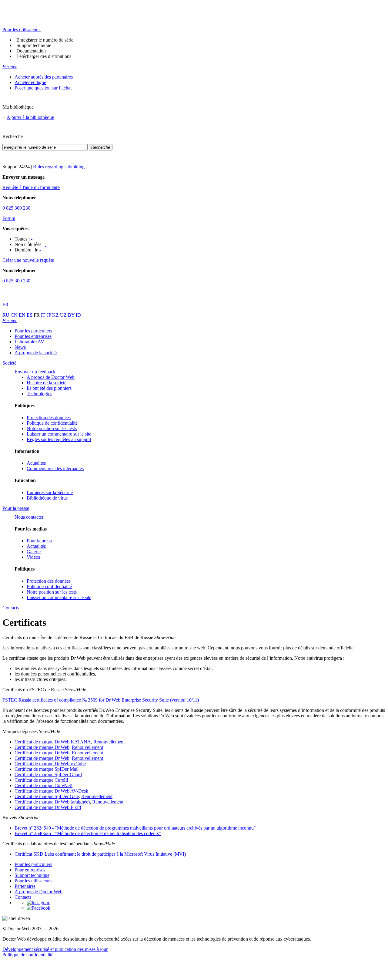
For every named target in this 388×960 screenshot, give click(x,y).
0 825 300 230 (16, 208)
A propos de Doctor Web (51, 377)
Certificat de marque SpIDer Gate (47, 796)
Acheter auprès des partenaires (44, 76)
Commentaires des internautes (55, 468)
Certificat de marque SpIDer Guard (48, 774)
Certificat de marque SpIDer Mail (47, 769)
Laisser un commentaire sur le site (59, 433)
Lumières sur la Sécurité (50, 492)
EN (23, 315)
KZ (56, 315)
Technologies (39, 393)
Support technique (33, 45)
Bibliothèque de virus (47, 497)
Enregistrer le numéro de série (44, 39)
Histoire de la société (46, 382)
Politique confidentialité (49, 586)
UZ (64, 315)
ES (30, 315)
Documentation (31, 50)
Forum (8, 218)
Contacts (23, 897)
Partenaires (25, 886)
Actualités (36, 546)
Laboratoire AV (29, 341)
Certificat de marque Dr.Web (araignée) (52, 801)
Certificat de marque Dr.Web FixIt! (48, 807)
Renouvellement (109, 741)
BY (72, 315)
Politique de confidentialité (52, 423)
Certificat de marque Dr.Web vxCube (50, 763)
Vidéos (33, 557)
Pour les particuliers (33, 330)
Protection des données (49, 417)
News (20, 347)
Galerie (34, 551)
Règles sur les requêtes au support (59, 439)
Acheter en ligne (30, 82)
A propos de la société (36, 352)
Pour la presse (40, 540)
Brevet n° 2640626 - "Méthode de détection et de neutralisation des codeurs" (88, 833)
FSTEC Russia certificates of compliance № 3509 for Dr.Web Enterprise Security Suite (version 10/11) (100, 699)
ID (78, 315)
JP (49, 315)
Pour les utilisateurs (33, 880)
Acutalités (36, 463)
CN (15, 315)
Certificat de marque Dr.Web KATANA (53, 741)
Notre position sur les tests (52, 428)
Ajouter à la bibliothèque (30, 117)
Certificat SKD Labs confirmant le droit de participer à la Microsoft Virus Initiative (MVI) (100, 854)
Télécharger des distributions (43, 56)
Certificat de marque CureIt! (41, 780)
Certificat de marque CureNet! (43, 785)
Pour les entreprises (33, 336)
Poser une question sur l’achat (43, 87)
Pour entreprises (30, 869)
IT (44, 315)
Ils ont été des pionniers (49, 388)
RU (6, 315)
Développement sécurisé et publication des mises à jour (55, 949)
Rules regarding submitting (59, 166)
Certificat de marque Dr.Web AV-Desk (51, 790)
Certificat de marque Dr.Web (42, 747)
